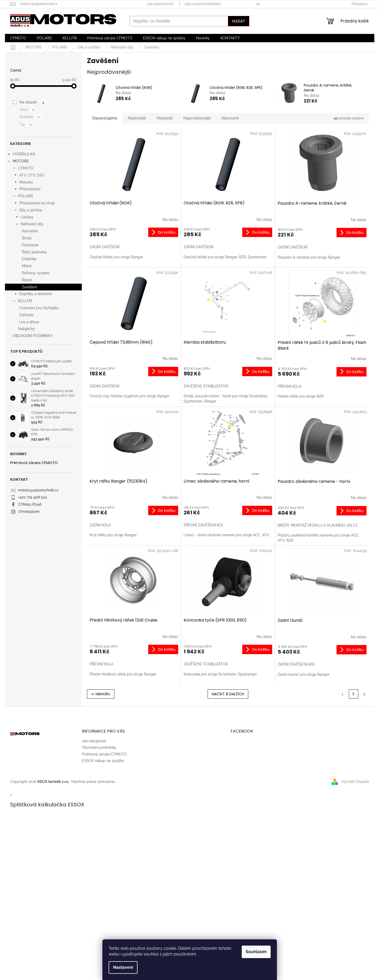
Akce (27, 109)
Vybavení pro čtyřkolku (39, 308)
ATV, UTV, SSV (32, 175)
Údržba (27, 217)
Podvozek (30, 245)
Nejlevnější (137, 118)
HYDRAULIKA (24, 154)
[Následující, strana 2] (353, 694)
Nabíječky (26, 329)
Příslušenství (29, 189)
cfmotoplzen (29, 511)
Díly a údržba (30, 210)
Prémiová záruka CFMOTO (34, 463)
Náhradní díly (32, 224)
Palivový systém (35, 273)
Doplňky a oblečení (35, 294)
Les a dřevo (29, 322)
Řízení (27, 280)
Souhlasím (256, 951)
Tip (25, 124)
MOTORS (21, 161)
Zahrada (26, 315)
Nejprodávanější (197, 118)
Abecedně (230, 118)
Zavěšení (29, 287)
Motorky (26, 182)
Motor (27, 266)
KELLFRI (25, 301)
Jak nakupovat (160, 4)
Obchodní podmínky (203, 4)
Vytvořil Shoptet (355, 781)
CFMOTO (26, 168)
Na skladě (32, 102)
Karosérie (30, 231)
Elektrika (29, 259)
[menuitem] (18, 38)
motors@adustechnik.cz (38, 490)
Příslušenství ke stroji (36, 203)
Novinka (29, 117)
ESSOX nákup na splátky (103, 761)
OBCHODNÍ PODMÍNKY (33, 336)
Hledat (238, 21)
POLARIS (25, 196)
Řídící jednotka (34, 252)
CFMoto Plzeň (30, 504)
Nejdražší (165, 118)
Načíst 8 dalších (228, 694)
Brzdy (27, 238)
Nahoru (103, 694)
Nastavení (123, 967)
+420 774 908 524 (32, 497)
